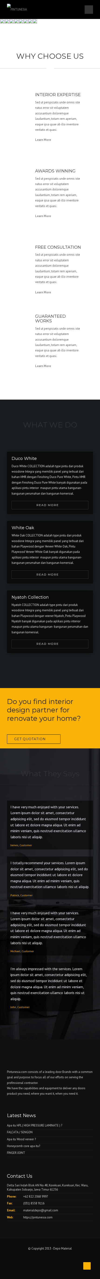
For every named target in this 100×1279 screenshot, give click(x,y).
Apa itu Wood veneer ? (21, 1139)
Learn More (43, 140)
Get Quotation (30, 739)
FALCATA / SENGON (20, 1132)
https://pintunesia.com (38, 1217)
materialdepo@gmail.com (40, 1210)
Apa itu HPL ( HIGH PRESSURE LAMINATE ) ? (34, 1125)
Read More (48, 505)
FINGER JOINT (16, 1153)
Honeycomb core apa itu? (23, 1146)
